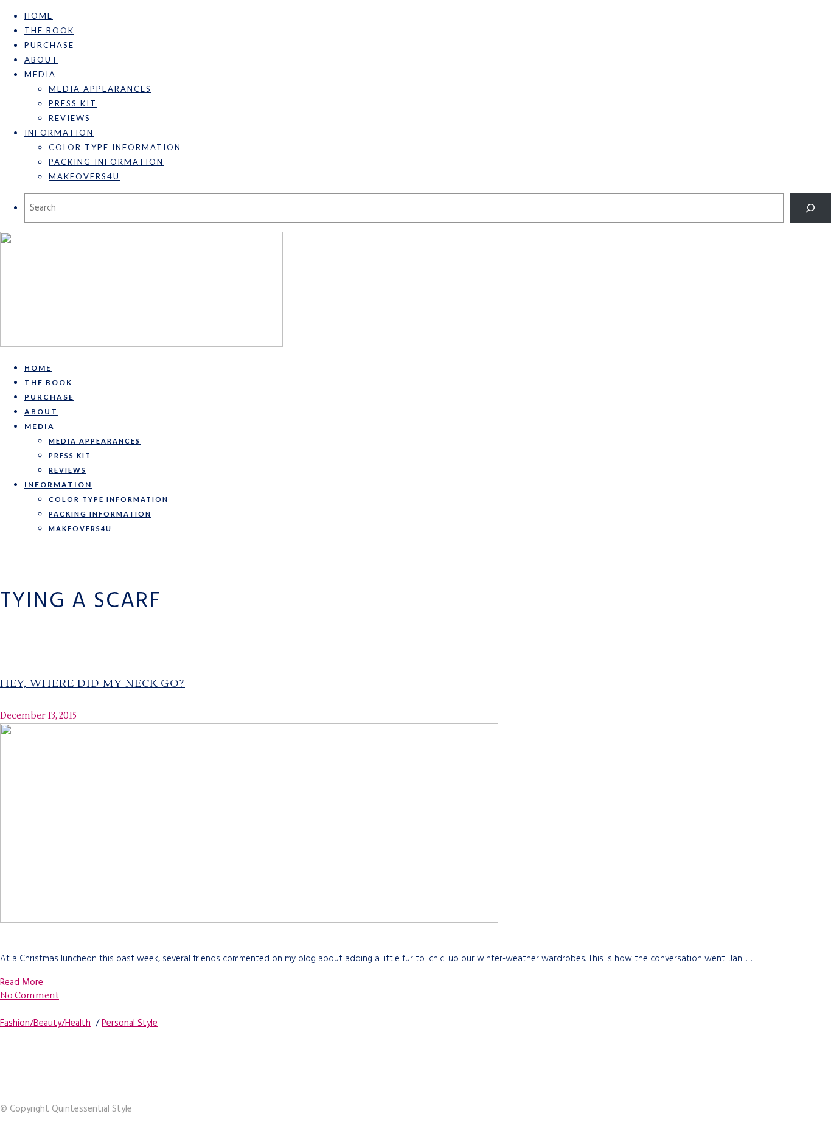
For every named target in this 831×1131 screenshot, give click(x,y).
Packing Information (106, 162)
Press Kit (73, 103)
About (41, 59)
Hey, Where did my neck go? (92, 684)
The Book (49, 30)
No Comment (29, 995)
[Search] (810, 208)
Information (59, 132)
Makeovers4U (84, 176)
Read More (21, 982)
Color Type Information (115, 147)
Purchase (49, 45)
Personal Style (130, 1023)
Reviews (70, 118)
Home (38, 16)
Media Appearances (100, 89)
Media (40, 74)
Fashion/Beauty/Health (45, 1023)
